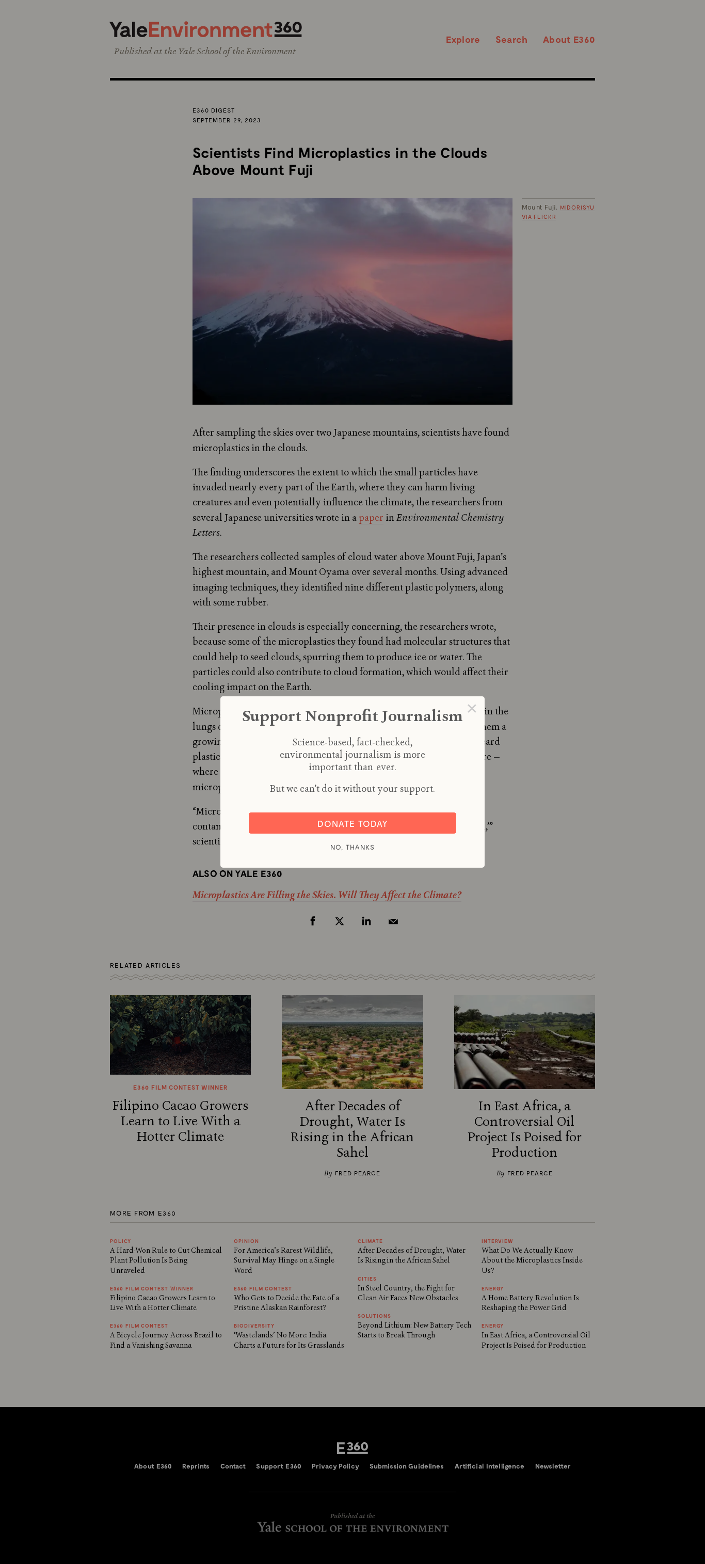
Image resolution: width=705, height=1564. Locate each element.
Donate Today (352, 823)
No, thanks (352, 847)
